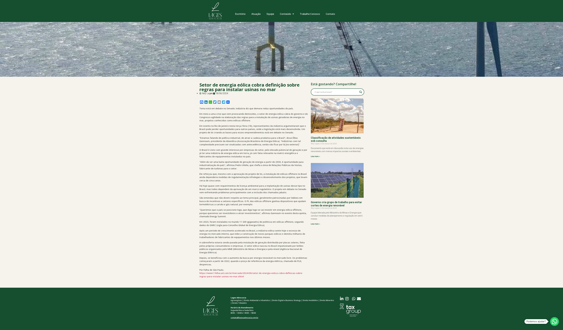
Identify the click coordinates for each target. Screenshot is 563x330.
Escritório (240, 14)
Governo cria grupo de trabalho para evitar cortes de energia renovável (336, 204)
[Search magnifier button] (361, 92)
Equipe (270, 14)
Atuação (256, 14)
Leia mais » (315, 156)
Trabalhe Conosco (310, 14)
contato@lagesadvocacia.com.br (244, 317)
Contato (330, 14)
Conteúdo (285, 14)
